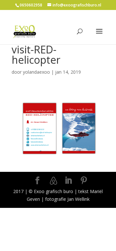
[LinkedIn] (68, 181)
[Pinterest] (84, 181)
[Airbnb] (53, 181)
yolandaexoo (36, 72)
